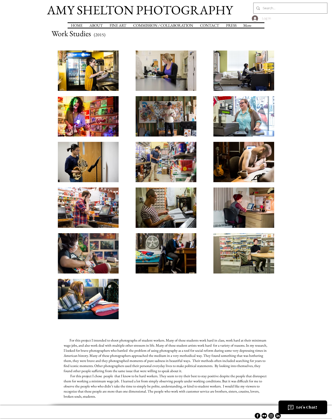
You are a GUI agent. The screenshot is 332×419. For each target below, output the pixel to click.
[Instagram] (271, 416)
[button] (163, 25)
